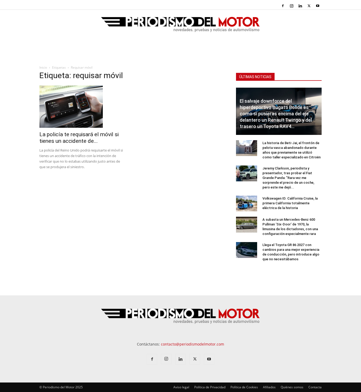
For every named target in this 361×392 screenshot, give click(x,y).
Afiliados (269, 387)
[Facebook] (283, 6)
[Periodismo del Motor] (180, 27)
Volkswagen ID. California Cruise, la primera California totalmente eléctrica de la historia (290, 203)
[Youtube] (318, 6)
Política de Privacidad (209, 387)
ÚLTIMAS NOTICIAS (255, 77)
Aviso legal (181, 387)
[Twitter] (309, 6)
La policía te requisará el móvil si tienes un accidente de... (79, 137)
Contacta (315, 387)
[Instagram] (291, 6)
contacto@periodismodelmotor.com (192, 344)
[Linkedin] (300, 6)
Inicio (43, 67)
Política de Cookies (244, 387)
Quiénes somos (292, 387)
